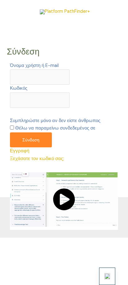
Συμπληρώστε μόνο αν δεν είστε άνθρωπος (55, 121)
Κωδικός (18, 88)
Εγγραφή (19, 151)
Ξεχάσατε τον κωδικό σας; (37, 159)
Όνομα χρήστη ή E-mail (34, 66)
